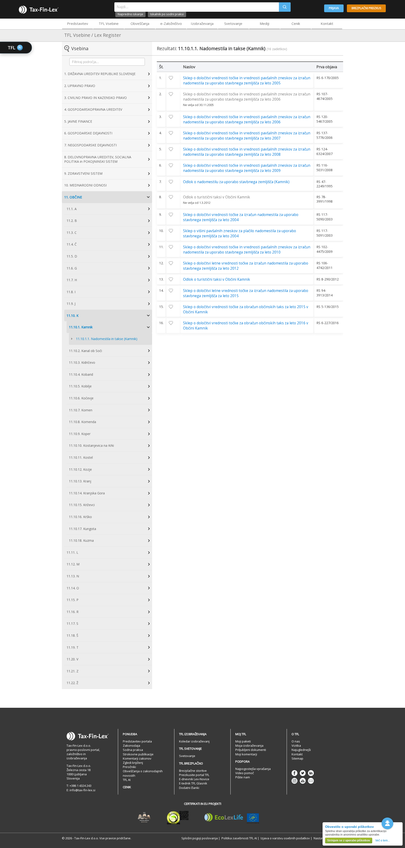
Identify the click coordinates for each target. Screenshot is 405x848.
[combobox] (196, 7)
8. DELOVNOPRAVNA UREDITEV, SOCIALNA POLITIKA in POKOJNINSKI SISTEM (97, 159)
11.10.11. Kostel (81, 457)
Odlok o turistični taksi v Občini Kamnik (216, 197)
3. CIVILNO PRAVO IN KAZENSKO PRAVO (95, 97)
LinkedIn (311, 773)
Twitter (303, 773)
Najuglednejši (301, 750)
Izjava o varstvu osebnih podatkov (285, 838)
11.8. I (71, 292)
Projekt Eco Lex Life (232, 817)
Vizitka (296, 745)
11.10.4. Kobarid (81, 374)
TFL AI (127, 780)
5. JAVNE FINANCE (78, 121)
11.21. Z (73, 671)
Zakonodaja (131, 745)
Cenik (296, 23)
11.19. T (73, 647)
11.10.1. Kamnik (81, 327)
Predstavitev (77, 23)
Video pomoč (244, 773)
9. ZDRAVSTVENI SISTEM (83, 173)
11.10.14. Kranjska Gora (87, 493)
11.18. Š (72, 635)
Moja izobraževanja (249, 745)
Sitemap (297, 758)
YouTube (303, 781)
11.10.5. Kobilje (80, 386)
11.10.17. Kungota (82, 528)
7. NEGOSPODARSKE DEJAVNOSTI (90, 145)
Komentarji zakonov (137, 758)
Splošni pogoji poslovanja (199, 838)
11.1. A (72, 209)
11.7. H (72, 280)
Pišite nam (242, 777)
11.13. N (73, 576)
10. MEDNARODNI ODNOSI (85, 185)
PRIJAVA (334, 8)
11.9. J (71, 303)
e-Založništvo (171, 23)
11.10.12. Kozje (80, 469)
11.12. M (73, 564)
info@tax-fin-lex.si (82, 790)
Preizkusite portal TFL (194, 775)
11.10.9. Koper (79, 434)
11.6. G (72, 268)
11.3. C (72, 232)
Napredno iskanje (130, 14)
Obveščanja (140, 23)
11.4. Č (72, 244)
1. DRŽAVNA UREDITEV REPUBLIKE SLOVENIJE (99, 74)
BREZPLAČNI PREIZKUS (366, 8)
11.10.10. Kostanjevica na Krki (91, 445)
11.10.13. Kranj (80, 481)
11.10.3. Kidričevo (82, 362)
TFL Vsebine (109, 23)
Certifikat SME (178, 817)
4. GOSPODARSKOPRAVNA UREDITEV (93, 109)
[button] (387, 823)
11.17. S (72, 623)
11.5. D (72, 256)
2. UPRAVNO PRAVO (79, 85)
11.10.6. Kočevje (81, 398)
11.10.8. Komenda (82, 422)
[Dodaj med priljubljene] (173, 78)
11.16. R (73, 612)
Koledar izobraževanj (194, 741)
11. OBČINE (73, 197)
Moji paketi (243, 741)
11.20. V (72, 659)
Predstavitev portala (137, 741)
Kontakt (327, 23)
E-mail (311, 781)
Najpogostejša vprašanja (253, 769)
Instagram (294, 781)
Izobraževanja (202, 23)
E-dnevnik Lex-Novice (194, 779)
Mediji (264, 23)
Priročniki (129, 767)
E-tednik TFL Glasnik (193, 783)
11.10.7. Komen (80, 410)
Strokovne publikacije (138, 754)
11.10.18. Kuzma (81, 540)
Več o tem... (382, 840)
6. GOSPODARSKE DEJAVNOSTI (88, 133)
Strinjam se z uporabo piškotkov (348, 840)
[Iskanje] (285, 7)
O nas (296, 741)
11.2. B (72, 220)
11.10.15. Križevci (82, 505)
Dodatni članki (189, 788)
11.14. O (73, 588)
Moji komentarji (246, 754)
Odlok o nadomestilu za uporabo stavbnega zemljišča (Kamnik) (236, 181)
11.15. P (73, 600)
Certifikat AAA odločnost (144, 817)
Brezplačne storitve (193, 770)
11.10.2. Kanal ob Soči (85, 350)
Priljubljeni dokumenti (250, 750)
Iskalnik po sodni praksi (167, 14)
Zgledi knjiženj (133, 763)
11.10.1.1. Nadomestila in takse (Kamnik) (106, 339)
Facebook (294, 773)
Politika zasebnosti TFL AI (239, 838)
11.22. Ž (72, 683)
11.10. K (73, 315)
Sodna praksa (133, 750)
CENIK (127, 787)
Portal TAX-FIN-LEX (39, 9)
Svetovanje (233, 23)
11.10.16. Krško (80, 517)
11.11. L (72, 552)
